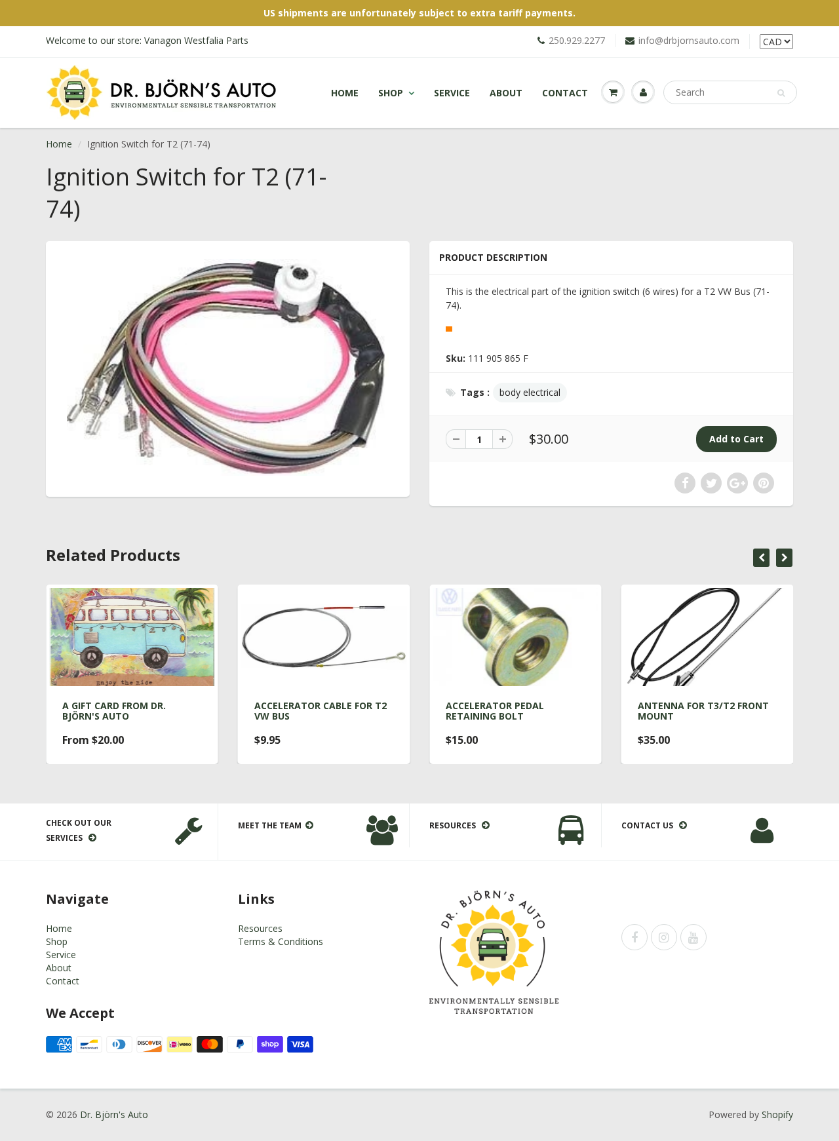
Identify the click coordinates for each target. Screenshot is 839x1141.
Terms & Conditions (280, 941)
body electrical (529, 392)
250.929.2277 (577, 40)
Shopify (777, 1114)
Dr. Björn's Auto (114, 1114)
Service (452, 93)
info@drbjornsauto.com (688, 40)
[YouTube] (693, 937)
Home (345, 93)
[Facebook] (634, 937)
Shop (390, 93)
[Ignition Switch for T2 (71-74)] (227, 367)
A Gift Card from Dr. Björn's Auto (114, 710)
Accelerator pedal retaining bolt (495, 710)
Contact (565, 93)
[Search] (781, 93)
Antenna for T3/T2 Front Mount (703, 710)
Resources (260, 928)
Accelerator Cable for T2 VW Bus (320, 710)
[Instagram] (664, 937)
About (506, 93)
